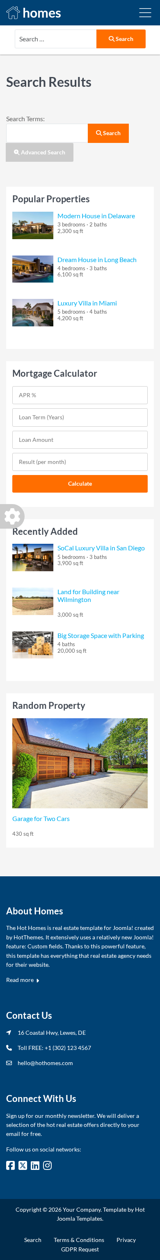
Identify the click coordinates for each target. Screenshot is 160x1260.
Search (123, 38)
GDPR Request (80, 1249)
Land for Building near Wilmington (88, 595)
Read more (20, 979)
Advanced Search (42, 152)
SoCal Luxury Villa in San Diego (101, 548)
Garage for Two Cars (41, 818)
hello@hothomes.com (45, 1062)
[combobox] (56, 38)
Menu (145, 12)
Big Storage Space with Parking (100, 635)
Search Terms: (25, 118)
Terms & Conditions (79, 1239)
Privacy (126, 1239)
